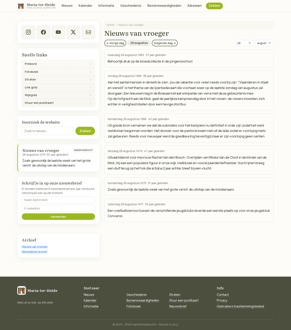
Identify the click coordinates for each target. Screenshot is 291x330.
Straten (174, 294)
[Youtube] (58, 32)
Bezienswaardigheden (164, 6)
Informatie (106, 6)
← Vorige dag (115, 43)
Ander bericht (83, 150)
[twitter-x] (73, 32)
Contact (223, 294)
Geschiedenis (130, 6)
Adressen (194, 6)
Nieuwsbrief (178, 306)
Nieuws (67, 6)
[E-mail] (88, 32)
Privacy (222, 300)
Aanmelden (58, 216)
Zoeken (214, 6)
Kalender (85, 6)
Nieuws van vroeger (35, 246)
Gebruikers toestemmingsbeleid (240, 306)
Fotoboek (133, 306)
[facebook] (43, 32)
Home (110, 25)
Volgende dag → (165, 43)
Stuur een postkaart (184, 300)
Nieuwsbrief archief (34, 251)
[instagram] (28, 32)
